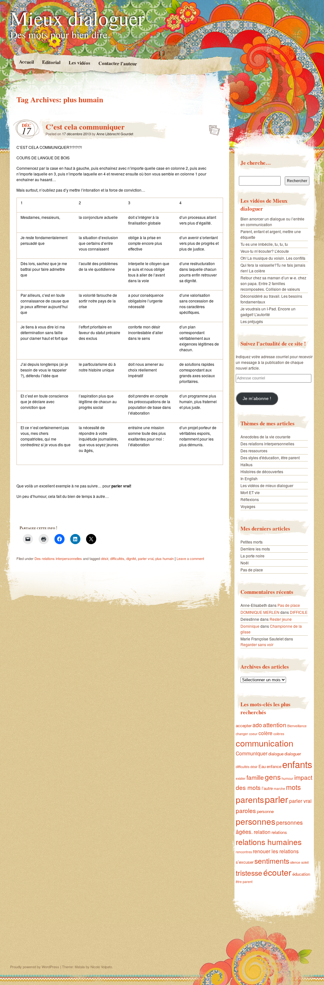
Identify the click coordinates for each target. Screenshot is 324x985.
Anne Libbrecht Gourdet (115, 133)
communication (264, 743)
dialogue (276, 754)
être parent (244, 881)
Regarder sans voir (256, 644)
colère (265, 732)
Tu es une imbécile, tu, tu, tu (264, 244)
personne (265, 811)
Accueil (26, 61)
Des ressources (253, 450)
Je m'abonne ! (257, 398)
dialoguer (292, 754)
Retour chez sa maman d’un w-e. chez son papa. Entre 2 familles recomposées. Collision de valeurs (273, 283)
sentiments (271, 860)
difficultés (117, 558)
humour (287, 778)
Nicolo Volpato (101, 966)
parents (250, 799)
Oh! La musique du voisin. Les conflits (272, 258)
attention (274, 724)
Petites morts (251, 541)
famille (255, 777)
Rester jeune (281, 619)
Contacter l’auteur (117, 63)
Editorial (51, 62)
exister (241, 778)
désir (104, 558)
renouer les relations (276, 851)
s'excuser (244, 862)
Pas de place (251, 569)
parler (276, 798)
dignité (131, 558)
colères (278, 733)
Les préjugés (251, 321)
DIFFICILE (299, 612)
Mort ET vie (250, 492)
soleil (304, 862)
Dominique (249, 626)
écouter (277, 872)
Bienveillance (297, 725)
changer (242, 733)
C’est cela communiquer (85, 126)
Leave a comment (190, 558)
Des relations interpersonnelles (58, 558)
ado (257, 725)
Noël (244, 562)
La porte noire (252, 555)
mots (293, 787)
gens (273, 777)
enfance (274, 766)
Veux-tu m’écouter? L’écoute (264, 251)
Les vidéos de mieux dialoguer (266, 485)
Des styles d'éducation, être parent (270, 457)
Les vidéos (79, 62)
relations (279, 832)
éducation (301, 874)
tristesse (249, 872)
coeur (253, 733)
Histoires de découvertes (261, 471)
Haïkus (246, 464)
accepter (244, 725)
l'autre (267, 788)
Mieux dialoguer (77, 18)
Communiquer (251, 753)
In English (249, 478)
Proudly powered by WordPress (34, 966)
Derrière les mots (255, 548)
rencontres (244, 851)
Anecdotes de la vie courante (265, 436)
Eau (262, 766)
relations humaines (269, 841)
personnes (255, 821)
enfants (297, 764)
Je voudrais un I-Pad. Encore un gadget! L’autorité (268, 311)
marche (279, 788)
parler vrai (145, 558)
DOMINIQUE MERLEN (259, 612)
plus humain (164, 558)
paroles (246, 810)
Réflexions (249, 499)
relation (262, 831)
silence (295, 862)
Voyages (247, 506)
